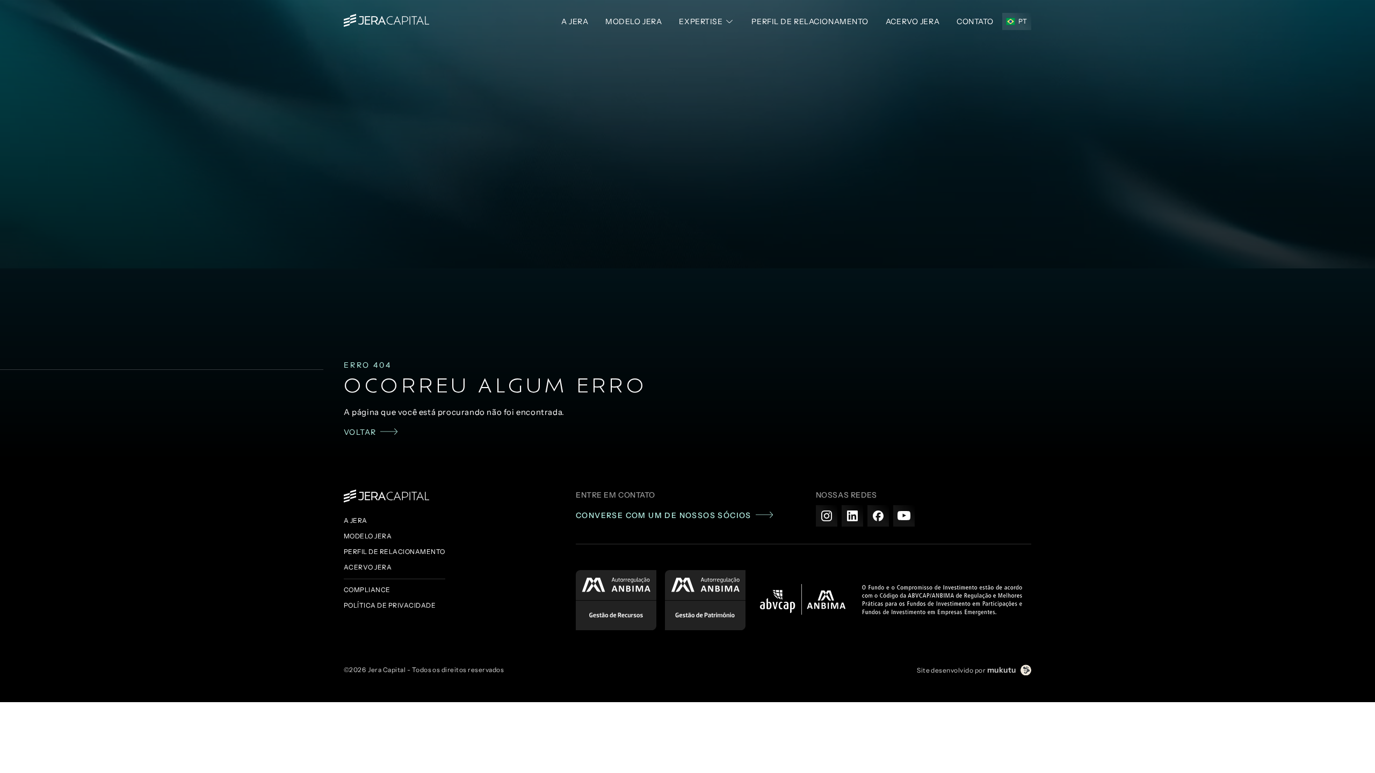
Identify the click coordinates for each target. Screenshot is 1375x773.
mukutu (1001, 670)
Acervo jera (912, 21)
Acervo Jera (368, 567)
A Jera (574, 21)
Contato (975, 21)
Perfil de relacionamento (394, 552)
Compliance (367, 590)
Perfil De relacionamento (809, 21)
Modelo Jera (633, 21)
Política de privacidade (390, 605)
